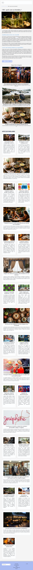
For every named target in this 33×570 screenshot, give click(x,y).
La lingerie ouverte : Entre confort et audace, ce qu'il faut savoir (9, 446)
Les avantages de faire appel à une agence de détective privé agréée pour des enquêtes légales (16, 477)
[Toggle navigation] (3, 2)
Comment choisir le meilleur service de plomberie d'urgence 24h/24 (24, 344)
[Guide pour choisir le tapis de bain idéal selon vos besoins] (24, 186)
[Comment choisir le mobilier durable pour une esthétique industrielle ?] (9, 186)
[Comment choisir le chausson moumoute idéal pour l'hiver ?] (24, 237)
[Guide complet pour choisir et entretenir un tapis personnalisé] (24, 287)
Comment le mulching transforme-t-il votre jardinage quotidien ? (9, 293)
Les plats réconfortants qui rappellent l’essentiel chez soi (16, 124)
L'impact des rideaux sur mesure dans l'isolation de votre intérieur (16, 274)
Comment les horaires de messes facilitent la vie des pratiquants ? (9, 243)
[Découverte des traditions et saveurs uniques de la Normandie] (16, 315)
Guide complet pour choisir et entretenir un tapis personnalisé (24, 293)
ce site (17, 37)
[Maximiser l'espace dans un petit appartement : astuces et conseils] (24, 440)
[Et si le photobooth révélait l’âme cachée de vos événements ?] (16, 75)
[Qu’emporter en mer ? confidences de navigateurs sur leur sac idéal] (16, 95)
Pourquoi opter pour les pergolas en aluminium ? (17, 528)
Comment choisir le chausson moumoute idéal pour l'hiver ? (24, 243)
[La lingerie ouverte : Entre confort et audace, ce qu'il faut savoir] (9, 440)
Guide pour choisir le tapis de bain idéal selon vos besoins (24, 192)
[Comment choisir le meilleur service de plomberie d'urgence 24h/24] (24, 338)
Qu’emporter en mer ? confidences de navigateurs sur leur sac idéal (16, 104)
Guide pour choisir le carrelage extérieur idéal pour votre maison (9, 394)
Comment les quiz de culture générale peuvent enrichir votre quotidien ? (16, 223)
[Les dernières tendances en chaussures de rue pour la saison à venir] (9, 338)
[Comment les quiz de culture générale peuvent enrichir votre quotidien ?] (16, 214)
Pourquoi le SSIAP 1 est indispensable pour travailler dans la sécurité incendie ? (16, 375)
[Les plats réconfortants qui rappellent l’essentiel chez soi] (16, 115)
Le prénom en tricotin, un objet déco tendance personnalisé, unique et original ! (16, 427)
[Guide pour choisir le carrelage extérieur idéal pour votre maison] (9, 388)
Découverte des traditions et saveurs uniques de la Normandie (16, 324)
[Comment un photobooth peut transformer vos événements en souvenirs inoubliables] (24, 388)
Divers (6, 6)
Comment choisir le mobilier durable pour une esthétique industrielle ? (9, 192)
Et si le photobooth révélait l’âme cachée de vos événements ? (16, 83)
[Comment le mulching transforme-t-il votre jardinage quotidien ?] (9, 287)
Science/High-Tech (16, 567)
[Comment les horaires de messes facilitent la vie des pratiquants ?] (9, 237)
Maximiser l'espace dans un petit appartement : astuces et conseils (24, 446)
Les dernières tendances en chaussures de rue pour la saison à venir (9, 344)
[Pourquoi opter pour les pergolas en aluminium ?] (16, 519)
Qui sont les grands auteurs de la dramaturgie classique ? (9, 547)
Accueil (3, 6)
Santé (16, 566)
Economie (16, 563)
